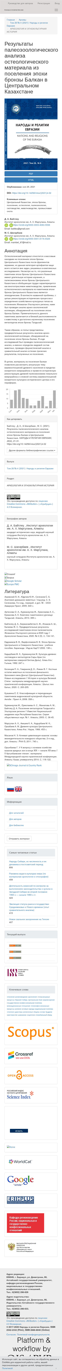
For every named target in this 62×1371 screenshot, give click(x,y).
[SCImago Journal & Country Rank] (24, 764)
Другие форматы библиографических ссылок (31, 450)
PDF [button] (31, 173)
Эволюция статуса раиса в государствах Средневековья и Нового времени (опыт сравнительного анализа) (29, 906)
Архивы (22, 19)
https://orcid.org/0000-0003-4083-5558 (31, 224)
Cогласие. (11, 1334)
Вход (57, 3)
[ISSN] (18, 972)
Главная (11, 19)
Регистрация (44, 3)
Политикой (7, 1368)
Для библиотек (16, 825)
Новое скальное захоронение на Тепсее (29, 919)
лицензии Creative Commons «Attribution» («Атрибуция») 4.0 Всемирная (30, 503)
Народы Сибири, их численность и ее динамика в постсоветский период (27, 863)
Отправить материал (19, 838)
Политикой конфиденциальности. (33, 1334)
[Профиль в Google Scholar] (20, 1180)
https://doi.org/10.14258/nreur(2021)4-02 (31, 192)
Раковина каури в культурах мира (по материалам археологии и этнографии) (28, 875)
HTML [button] (31, 179)
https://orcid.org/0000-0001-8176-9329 (31, 238)
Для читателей (16, 812)
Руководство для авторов (20, 3)
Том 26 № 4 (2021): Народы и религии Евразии (30, 468)
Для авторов (15, 818)
